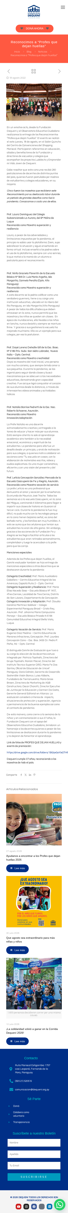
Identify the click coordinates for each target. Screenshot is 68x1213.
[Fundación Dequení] (34, 11)
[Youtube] (18, 1206)
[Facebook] (34, 1206)
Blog (29, 51)
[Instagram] (26, 1206)
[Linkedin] (49, 1206)
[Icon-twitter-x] (42, 1206)
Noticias (42, 51)
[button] (59, 1204)
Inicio (17, 51)
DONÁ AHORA (34, 28)
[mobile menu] (63, 7)
